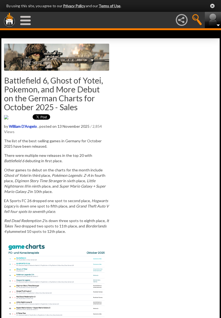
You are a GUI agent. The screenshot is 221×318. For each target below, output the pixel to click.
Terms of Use (109, 6)
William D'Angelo (23, 126)
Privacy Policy (74, 6)
